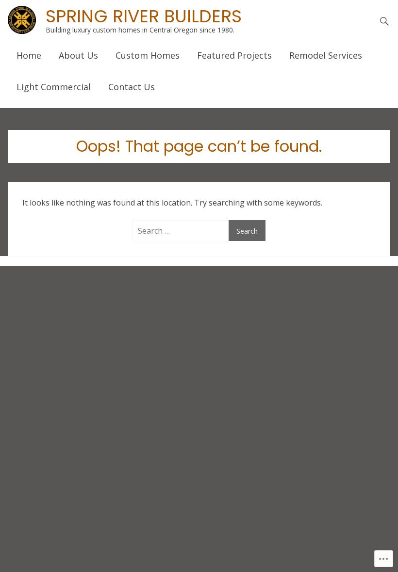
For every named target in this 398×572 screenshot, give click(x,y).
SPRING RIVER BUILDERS (144, 16)
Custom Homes (148, 55)
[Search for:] (182, 230)
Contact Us (131, 87)
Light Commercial (54, 87)
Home (29, 55)
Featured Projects (234, 55)
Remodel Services (325, 55)
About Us (78, 55)
